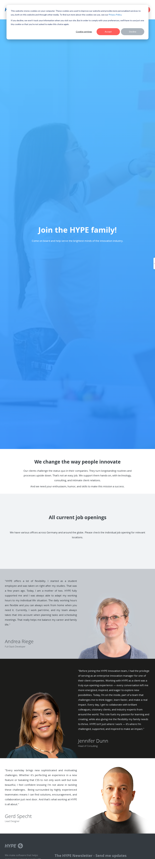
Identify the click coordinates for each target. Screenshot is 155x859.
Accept (108, 31)
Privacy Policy (115, 14)
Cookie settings (84, 31)
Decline (132, 31)
